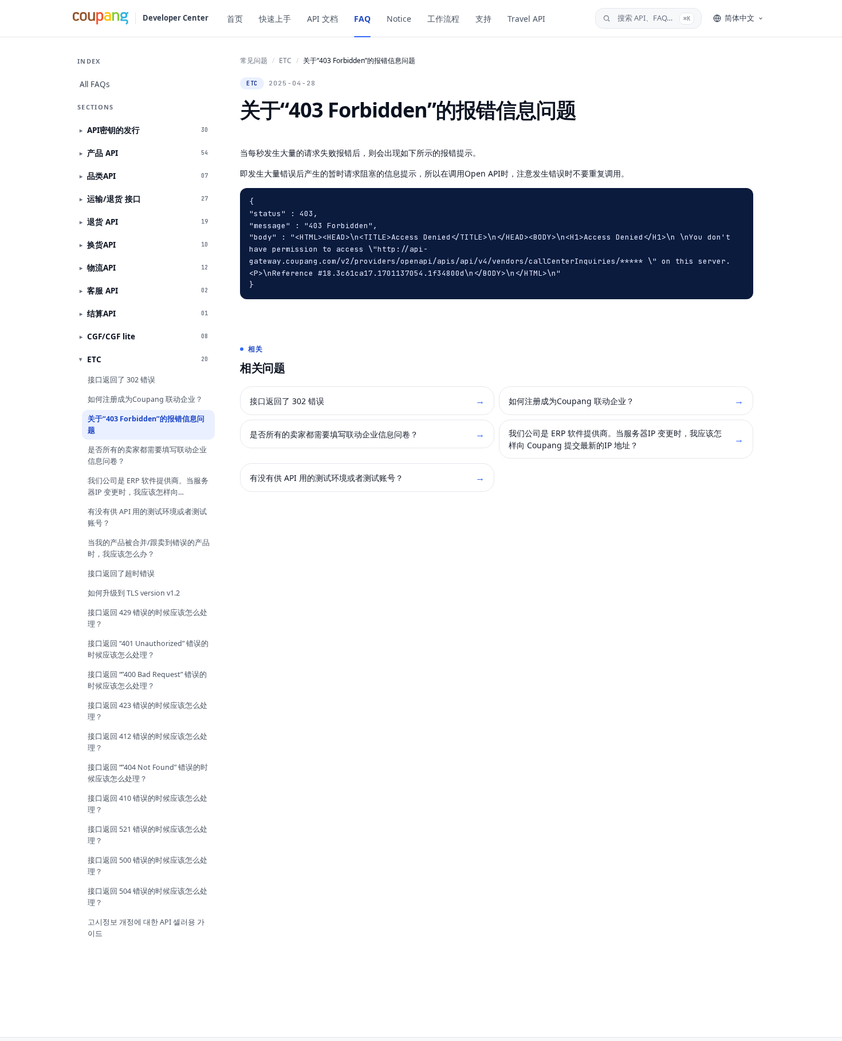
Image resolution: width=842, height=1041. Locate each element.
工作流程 (443, 18)
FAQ (362, 18)
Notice (399, 18)
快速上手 (275, 18)
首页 (235, 18)
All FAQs (94, 84)
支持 (483, 18)
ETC (285, 60)
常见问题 (253, 60)
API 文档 (322, 18)
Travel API (526, 18)
